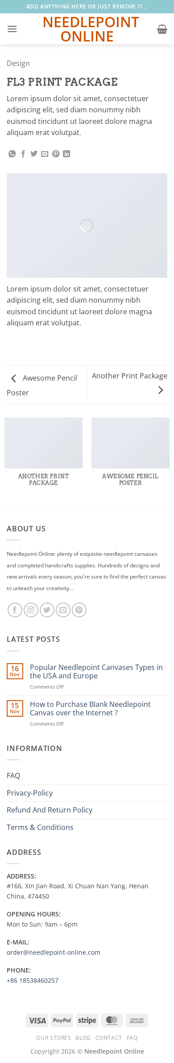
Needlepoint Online (87, 29)
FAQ (13, 775)
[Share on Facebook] (23, 154)
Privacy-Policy (30, 793)
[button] (12, 29)
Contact (108, 1038)
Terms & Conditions (40, 827)
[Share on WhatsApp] (12, 154)
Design (18, 63)
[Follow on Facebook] (15, 610)
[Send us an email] (63, 610)
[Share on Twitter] (33, 154)
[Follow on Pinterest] (79, 610)
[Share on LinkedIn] (66, 154)
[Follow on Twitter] (47, 610)
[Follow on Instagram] (31, 610)
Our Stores (53, 1038)
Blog (83, 1038)
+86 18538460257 (32, 980)
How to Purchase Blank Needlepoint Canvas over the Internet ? (90, 708)
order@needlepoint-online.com (53, 952)
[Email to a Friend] (44, 154)
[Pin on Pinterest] (55, 154)
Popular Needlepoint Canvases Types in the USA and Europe (96, 671)
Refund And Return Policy (49, 810)
